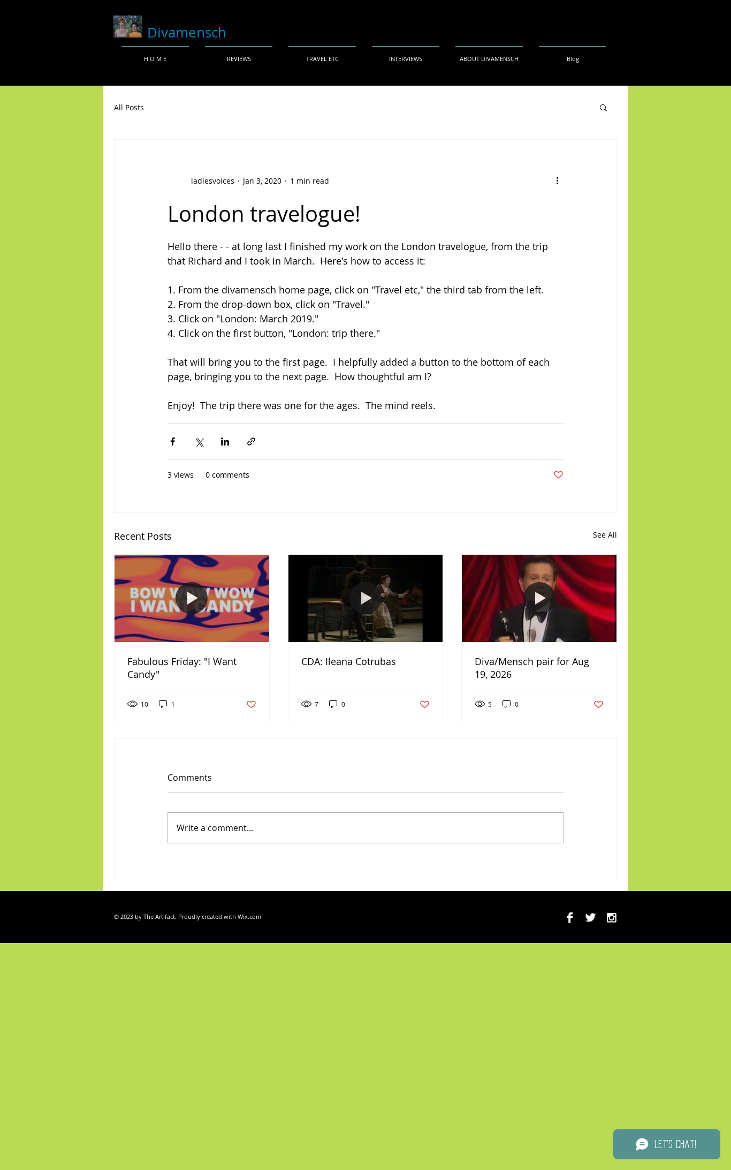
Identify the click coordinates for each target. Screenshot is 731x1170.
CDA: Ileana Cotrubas (348, 661)
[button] (603, 107)
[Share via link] (251, 441)
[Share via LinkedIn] (225, 441)
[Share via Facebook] (172, 441)
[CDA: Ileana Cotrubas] (365, 598)
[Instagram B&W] (611, 917)
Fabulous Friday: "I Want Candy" (182, 668)
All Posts (129, 107)
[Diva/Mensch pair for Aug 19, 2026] (539, 598)
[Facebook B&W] (570, 917)
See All (605, 535)
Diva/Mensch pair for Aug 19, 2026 (532, 668)
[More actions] (557, 180)
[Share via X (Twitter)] (199, 441)
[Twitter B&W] (590, 917)
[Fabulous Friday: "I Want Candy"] (192, 598)
